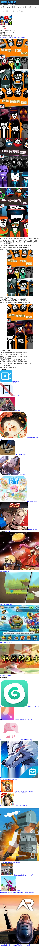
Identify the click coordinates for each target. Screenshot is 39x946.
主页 (3, 11)
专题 (30, 7)
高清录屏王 (15, 382)
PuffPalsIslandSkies (32, 501)
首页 (2, 7)
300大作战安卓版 (32, 529)
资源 (24, 7)
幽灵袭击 (17, 411)
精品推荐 (8, 11)
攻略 (35, 7)
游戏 (19, 7)
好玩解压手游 (22, 38)
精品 (8, 7)
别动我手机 (16, 395)
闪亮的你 (22, 475)
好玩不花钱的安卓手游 (11, 38)
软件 (13, 7)
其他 (13, 11)
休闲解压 (2, 38)
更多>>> (7, 531)
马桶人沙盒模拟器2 (20, 454)
